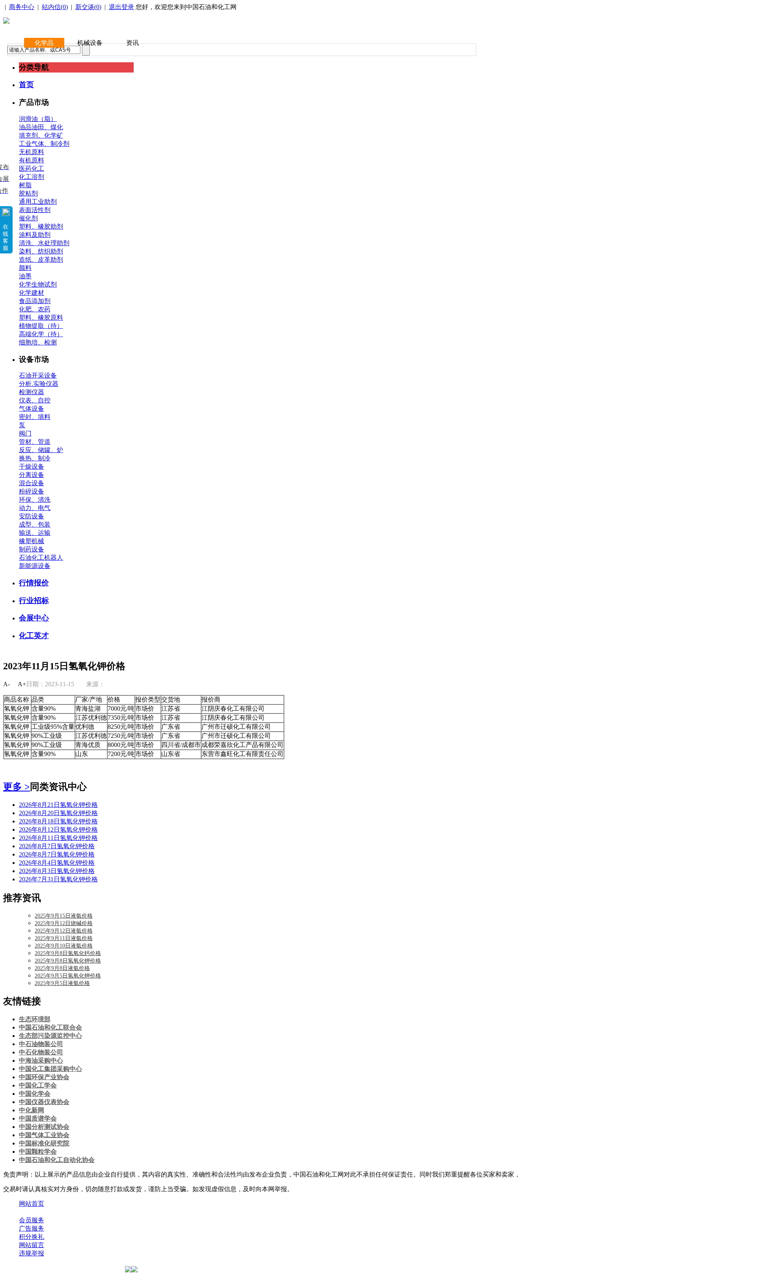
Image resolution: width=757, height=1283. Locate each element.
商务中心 (21, 7)
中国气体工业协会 (44, 1135)
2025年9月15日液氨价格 (64, 916)
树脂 (25, 185)
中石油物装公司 (41, 1044)
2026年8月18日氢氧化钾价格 (58, 821)
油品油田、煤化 (41, 127)
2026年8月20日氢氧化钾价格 (58, 813)
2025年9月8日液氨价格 (62, 968)
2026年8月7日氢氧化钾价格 (57, 846)
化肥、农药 (34, 309)
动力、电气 (34, 508)
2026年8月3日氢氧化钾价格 (57, 871)
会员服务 (31, 1220)
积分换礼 (31, 1236)
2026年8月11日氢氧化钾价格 (58, 837)
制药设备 (31, 549)
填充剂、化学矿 (41, 135)
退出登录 (121, 7)
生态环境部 (34, 1019)
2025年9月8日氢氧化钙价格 (68, 953)
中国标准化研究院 (44, 1143)
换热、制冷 (34, 458)
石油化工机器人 (41, 557)
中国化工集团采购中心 (50, 1068)
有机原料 (31, 160)
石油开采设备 (38, 375)
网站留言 (31, 1245)
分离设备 (31, 474)
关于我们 (31, 1212)
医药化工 (31, 168)
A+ (22, 684)
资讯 (132, 42)
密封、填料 (34, 416)
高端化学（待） (41, 334)
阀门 (25, 433)
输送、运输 (34, 532)
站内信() (55, 7)
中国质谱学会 (38, 1118)
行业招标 (34, 600)
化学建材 (31, 292)
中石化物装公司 (41, 1052)
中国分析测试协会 (44, 1126)
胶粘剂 (28, 193)
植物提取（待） (41, 325)
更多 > (16, 787)
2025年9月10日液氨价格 (64, 946)
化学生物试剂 (38, 284)
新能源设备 (34, 565)
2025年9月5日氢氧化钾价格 (68, 976)
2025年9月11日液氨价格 (64, 938)
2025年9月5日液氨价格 (62, 983)
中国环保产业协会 (44, 1077)
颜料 (25, 267)
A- (6, 684)
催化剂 (28, 218)
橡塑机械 (31, 541)
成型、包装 (34, 524)
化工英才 (34, 635)
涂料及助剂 (34, 234)
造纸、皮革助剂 (41, 259)
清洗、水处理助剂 (44, 243)
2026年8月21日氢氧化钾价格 (58, 804)
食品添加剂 (34, 301)
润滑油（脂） (38, 118)
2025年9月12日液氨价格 (64, 931)
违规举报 (31, 1253)
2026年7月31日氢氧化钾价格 (58, 879)
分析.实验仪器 (38, 383)
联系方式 (64, 1212)
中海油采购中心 (41, 1060)
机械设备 (90, 42)
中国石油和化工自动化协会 (57, 1159)
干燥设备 (31, 466)
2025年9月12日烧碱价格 (64, 923)
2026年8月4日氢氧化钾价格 (57, 862)
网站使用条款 (103, 1212)
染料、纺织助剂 (41, 251)
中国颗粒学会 (38, 1151)
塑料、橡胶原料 (41, 317)
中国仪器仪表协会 (44, 1102)
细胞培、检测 (38, 342)
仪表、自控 (34, 400)
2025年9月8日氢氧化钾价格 (68, 961)
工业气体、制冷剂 (44, 143)
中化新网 (31, 1110)
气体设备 (31, 408)
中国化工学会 (38, 1085)
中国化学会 (34, 1093)
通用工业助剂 (38, 201)
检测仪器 (31, 392)
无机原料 (31, 152)
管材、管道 (34, 441)
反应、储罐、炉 (41, 450)
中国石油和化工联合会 (50, 1027)
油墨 (25, 276)
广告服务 (31, 1228)
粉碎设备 (31, 491)
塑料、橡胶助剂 (41, 226)
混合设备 (31, 483)
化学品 (44, 42)
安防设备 (31, 516)
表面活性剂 (34, 210)
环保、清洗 (34, 499)
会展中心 (34, 618)
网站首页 (31, 1203)
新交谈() (88, 7)
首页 (26, 84)
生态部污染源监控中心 (50, 1035)
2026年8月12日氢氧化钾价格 (58, 829)
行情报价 (34, 583)
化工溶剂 (31, 176)
